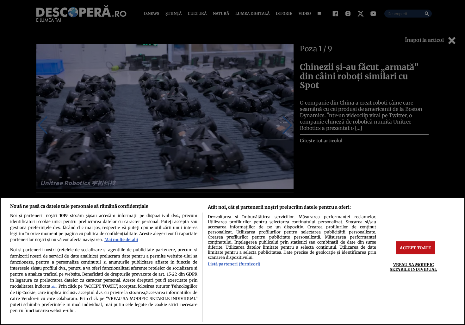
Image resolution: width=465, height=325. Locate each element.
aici (53, 286)
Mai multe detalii (121, 239)
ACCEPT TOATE (415, 247)
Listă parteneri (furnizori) (234, 263)
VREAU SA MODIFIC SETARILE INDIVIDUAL (413, 267)
